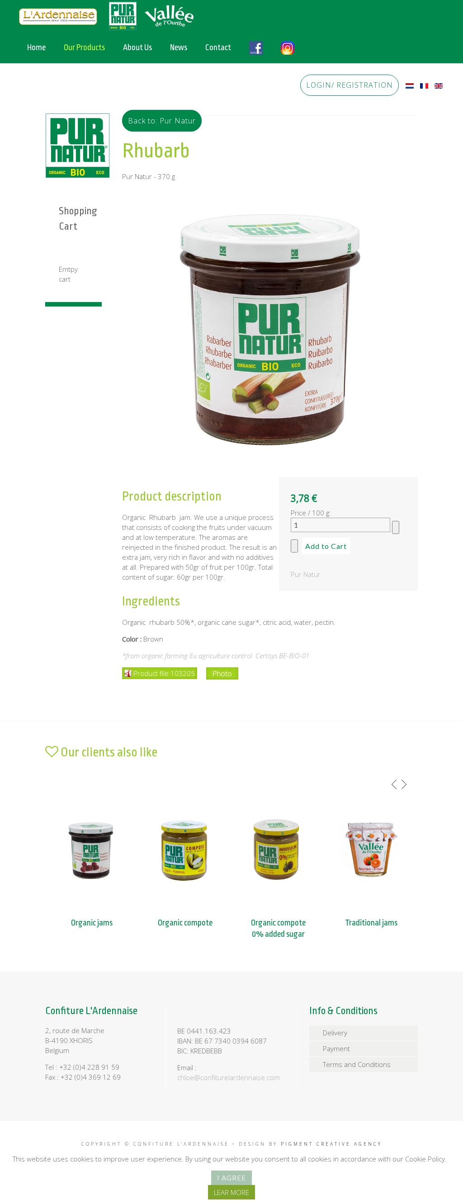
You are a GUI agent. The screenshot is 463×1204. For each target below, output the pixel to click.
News (178, 47)
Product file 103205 (164, 673)
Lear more (231, 1192)
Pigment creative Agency (331, 1144)
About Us (137, 47)
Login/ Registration (349, 85)
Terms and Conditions (357, 1064)
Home (36, 47)
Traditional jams (371, 922)
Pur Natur (306, 574)
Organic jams (92, 922)
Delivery (335, 1032)
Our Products (84, 47)
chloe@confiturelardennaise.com (228, 1077)
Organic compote (185, 922)
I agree (231, 1178)
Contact (218, 47)
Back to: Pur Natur (162, 121)
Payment (336, 1048)
